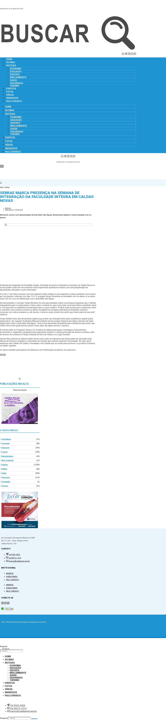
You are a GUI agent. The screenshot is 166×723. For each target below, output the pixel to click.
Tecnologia (5, 482)
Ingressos (12, 98)
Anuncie (9, 573)
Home (9, 59)
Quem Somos (11, 577)
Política (4, 469)
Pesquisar (3, 646)
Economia (15, 68)
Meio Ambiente (18, 77)
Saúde (13, 80)
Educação (16, 71)
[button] (48, 360)
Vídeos (10, 94)
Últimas (10, 62)
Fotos (9, 91)
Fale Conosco (14, 101)
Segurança (16, 83)
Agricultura (6, 439)
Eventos (11, 88)
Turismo (14, 85)
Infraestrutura (7, 456)
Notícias (11, 65)
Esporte (15, 74)
